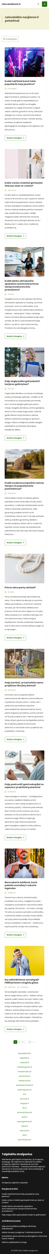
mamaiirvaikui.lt (24, 1071)
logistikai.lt (24, 1058)
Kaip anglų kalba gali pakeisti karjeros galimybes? (22, 383)
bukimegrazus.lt (25, 1089)
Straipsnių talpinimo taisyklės (15, 1182)
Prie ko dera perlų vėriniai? (20, 587)
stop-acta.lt (24, 1130)
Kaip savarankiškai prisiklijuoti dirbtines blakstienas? (19, 1227)
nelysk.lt (24, 1126)
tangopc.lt (24, 1103)
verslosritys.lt (24, 1076)
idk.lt (24, 1135)
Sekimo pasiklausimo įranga (14, 1242)
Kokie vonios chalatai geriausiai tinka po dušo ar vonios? (24, 184)
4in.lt (24, 1108)
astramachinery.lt (24, 1112)
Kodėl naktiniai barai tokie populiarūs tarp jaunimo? (20, 83)
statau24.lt (24, 1062)
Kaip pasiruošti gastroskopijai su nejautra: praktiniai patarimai (24, 786)
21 (30, 1042)
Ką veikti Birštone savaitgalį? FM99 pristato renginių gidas (22, 981)
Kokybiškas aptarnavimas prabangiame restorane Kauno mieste (24, 1237)
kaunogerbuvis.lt (24, 1121)
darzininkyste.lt (24, 1139)
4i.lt (24, 1094)
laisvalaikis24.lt (24, 1053)
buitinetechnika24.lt (24, 1085)
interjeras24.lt (25, 1080)
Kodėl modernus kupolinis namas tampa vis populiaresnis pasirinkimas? (24, 485)
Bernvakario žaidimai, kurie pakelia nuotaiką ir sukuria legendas (21, 885)
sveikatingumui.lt (24, 1067)
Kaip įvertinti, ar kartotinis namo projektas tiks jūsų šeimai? (24, 684)
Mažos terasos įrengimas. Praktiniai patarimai (22, 1232)
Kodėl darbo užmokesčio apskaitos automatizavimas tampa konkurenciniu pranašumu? (22, 285)
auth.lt (24, 1117)
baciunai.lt (24, 1099)
